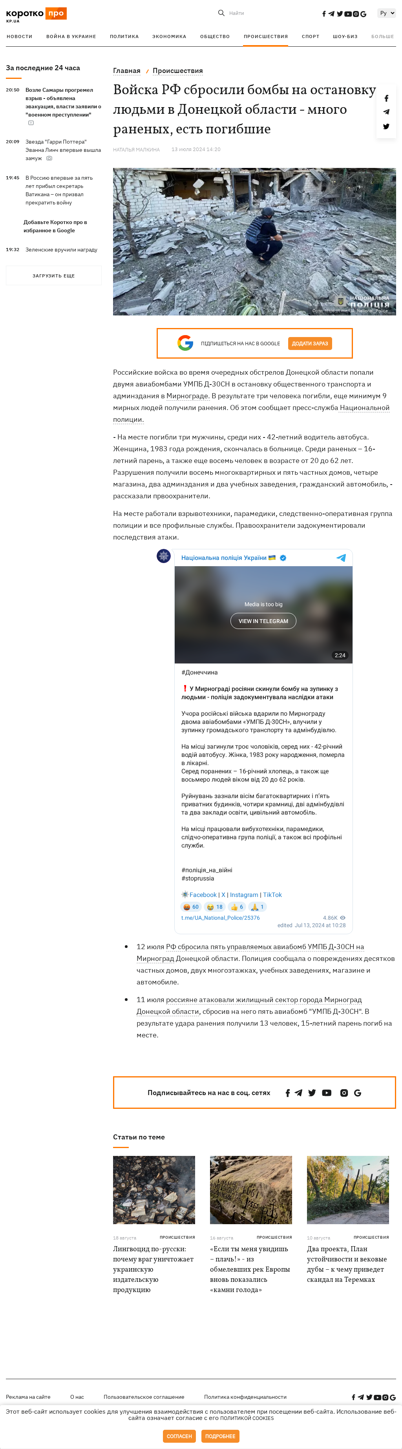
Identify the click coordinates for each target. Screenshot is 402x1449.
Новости (20, 36)
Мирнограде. (188, 395)
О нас (77, 1396)
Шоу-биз (345, 36)
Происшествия (266, 36)
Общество (215, 36)
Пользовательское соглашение (144, 1396)
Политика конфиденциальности (245, 1396)
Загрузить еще (54, 276)
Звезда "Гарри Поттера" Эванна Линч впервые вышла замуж (63, 150)
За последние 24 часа (43, 67)
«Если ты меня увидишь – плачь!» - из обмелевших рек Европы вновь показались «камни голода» (250, 1270)
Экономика (169, 36)
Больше (382, 36)
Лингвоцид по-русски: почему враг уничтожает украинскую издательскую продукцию (153, 1270)
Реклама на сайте (28, 1396)
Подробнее (220, 1436)
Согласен (179, 1436)
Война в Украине (71, 36)
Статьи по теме (139, 1136)
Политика (124, 36)
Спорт (311, 36)
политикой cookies (247, 1418)
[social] (324, 14)
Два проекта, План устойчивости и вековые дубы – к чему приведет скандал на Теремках (347, 1265)
